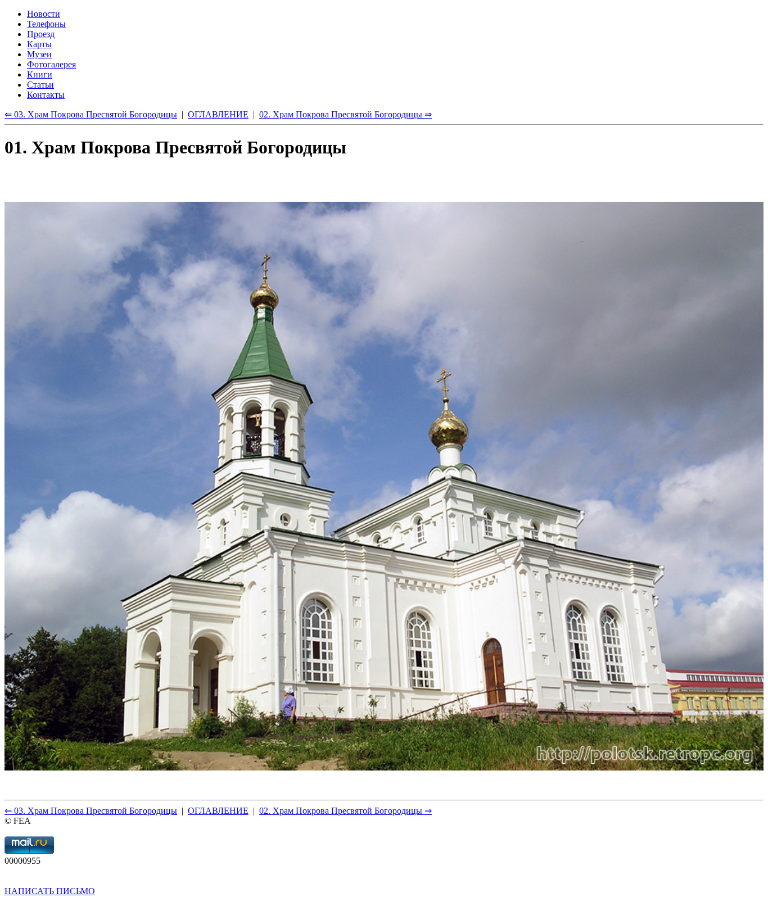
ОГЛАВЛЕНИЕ (218, 810)
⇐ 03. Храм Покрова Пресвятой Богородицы (90, 810)
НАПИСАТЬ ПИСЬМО (49, 891)
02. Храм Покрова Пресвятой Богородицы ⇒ (345, 810)
